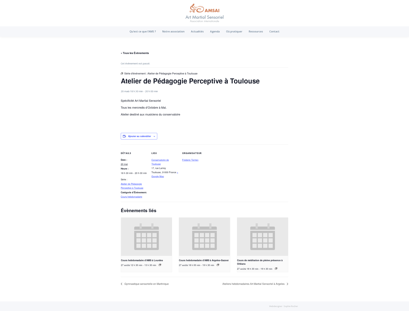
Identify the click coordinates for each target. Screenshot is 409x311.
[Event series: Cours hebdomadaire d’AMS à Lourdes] (160, 265)
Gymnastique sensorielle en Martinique (146, 284)
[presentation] (146, 237)
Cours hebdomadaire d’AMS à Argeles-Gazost (204, 260)
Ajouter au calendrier (139, 136)
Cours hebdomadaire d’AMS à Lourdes (142, 260)
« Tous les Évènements (135, 53)
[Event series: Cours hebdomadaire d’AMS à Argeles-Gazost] (218, 265)
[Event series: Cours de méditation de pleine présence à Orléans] (276, 268)
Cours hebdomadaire (131, 196)
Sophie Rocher (291, 306)
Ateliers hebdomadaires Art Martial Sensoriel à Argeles (253, 284)
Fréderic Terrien (190, 159)
